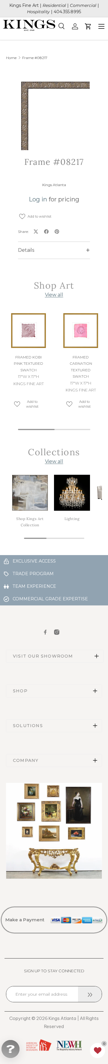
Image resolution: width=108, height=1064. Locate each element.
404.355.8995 (67, 11)
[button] (97, 1050)
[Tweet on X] (36, 231)
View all (54, 295)
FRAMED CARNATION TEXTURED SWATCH (81, 367)
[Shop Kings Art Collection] (30, 493)
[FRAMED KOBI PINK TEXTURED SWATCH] (28, 330)
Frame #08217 (34, 58)
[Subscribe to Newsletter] (90, 994)
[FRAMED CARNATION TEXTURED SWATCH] (80, 330)
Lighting (72, 518)
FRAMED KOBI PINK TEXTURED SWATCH (28, 363)
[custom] (45, 632)
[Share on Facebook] (46, 231)
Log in (38, 199)
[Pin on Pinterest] (57, 231)
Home (11, 58)
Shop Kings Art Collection (30, 522)
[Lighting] (72, 493)
